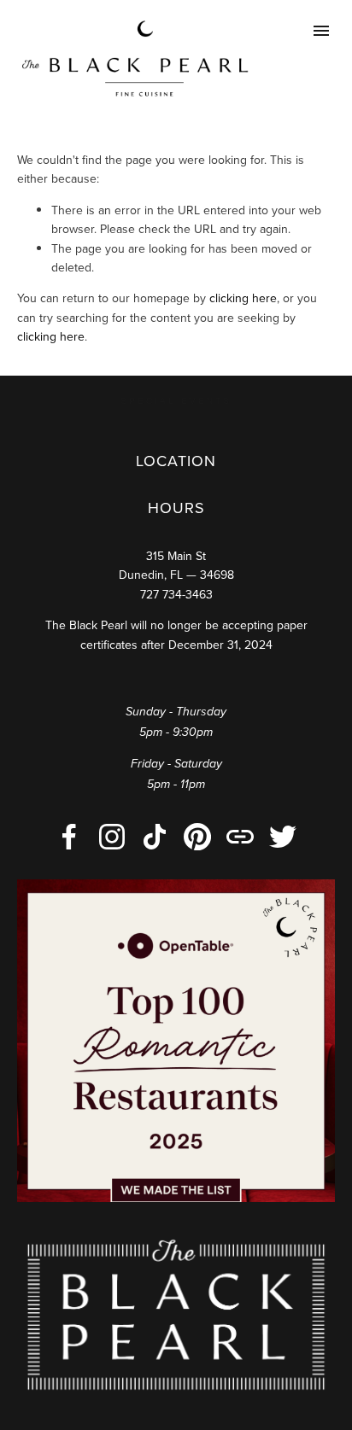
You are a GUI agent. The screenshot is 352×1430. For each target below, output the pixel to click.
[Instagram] (112, 836)
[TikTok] (154, 836)
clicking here (243, 297)
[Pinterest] (197, 836)
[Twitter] (282, 836)
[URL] (240, 836)
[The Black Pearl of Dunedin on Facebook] (69, 836)
